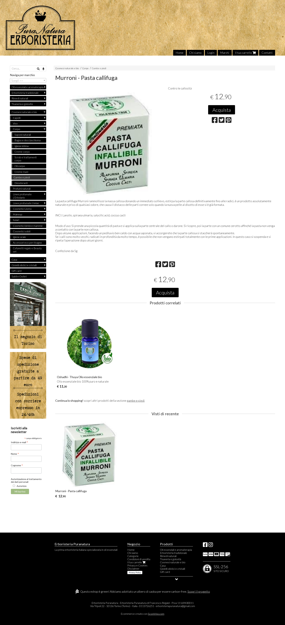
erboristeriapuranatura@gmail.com (175, 606)
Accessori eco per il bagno (27, 242)
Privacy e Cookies (137, 565)
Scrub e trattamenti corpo (26, 159)
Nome (15, 453)
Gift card (16, 270)
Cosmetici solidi (21, 231)
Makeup (17, 214)
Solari (16, 219)
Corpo (85, 68)
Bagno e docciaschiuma (28, 140)
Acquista (221, 110)
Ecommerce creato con (142, 613)
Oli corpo (20, 166)
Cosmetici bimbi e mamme (28, 225)
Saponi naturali (23, 134)
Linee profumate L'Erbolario (22, 196)
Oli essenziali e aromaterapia (28, 87)
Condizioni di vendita (138, 559)
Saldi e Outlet (19, 276)
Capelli (16, 117)
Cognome (17, 465)
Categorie (133, 555)
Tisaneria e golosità (22, 103)
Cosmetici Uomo (22, 208)
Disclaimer (133, 568)
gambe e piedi (136, 400)
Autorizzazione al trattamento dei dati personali (26, 480)
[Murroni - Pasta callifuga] (108, 142)
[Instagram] (210, 545)
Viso (15, 123)
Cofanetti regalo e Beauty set (27, 250)
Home (179, 52)
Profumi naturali (22, 188)
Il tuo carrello (244, 52)
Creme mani (21, 171)
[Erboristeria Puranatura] (142, 28)
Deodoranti (21, 183)
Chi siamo (195, 52)
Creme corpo (22, 151)
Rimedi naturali (20, 98)
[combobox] (28, 80)
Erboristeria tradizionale (25, 92)
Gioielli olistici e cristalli (24, 265)
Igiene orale (19, 236)
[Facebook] (205, 545)
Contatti (267, 52)
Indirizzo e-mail (19, 442)
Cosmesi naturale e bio (67, 68)
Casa (14, 259)
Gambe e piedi (99, 68)
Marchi (224, 52)
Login (210, 52)
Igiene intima (22, 146)
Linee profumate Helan (26, 203)
